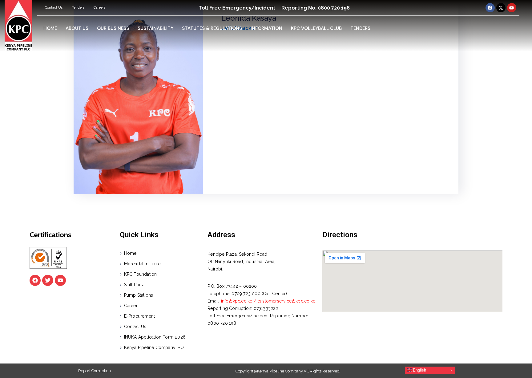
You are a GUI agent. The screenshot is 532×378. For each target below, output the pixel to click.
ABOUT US (77, 28)
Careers (99, 8)
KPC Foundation (140, 274)
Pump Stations (138, 295)
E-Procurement (139, 316)
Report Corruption (94, 370)
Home (130, 253)
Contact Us (53, 8)
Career (131, 305)
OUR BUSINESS (113, 28)
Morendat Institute (142, 263)
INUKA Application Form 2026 (155, 337)
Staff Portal (135, 284)
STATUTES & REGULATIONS (212, 28)
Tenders (78, 8)
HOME (50, 28)
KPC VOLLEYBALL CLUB (316, 28)
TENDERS (360, 28)
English (419, 370)
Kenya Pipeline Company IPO (154, 347)
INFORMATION (266, 28)
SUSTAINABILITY (155, 28)
